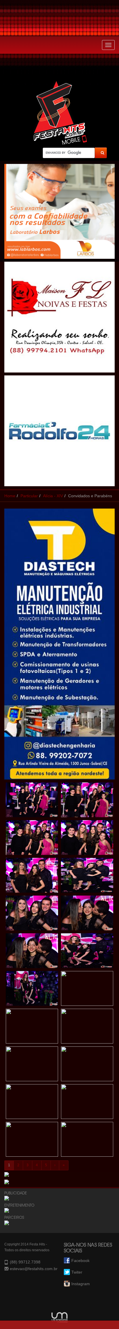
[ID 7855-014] (87, 1027)
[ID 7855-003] (32, 839)
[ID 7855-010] (87, 952)
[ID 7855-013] (32, 1027)
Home (9, 495)
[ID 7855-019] (32, 1141)
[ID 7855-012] (87, 990)
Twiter (76, 1272)
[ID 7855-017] (32, 1103)
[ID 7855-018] (87, 1103)
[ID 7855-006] (87, 877)
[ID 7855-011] (32, 990)
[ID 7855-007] (32, 914)
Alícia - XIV (53, 495)
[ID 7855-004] (87, 839)
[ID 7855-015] (32, 1065)
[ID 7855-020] (87, 1141)
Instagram (80, 1283)
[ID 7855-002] (87, 801)
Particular (29, 495)
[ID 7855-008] (87, 914)
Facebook (80, 1260)
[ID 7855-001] (32, 801)
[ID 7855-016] (87, 1065)
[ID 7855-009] (32, 952)
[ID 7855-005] (32, 877)
